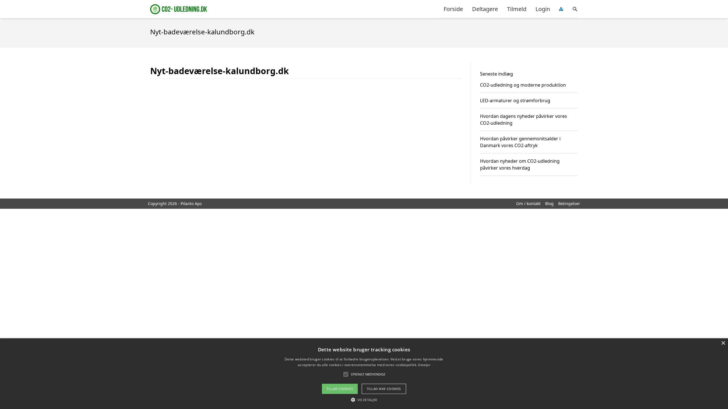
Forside (453, 9)
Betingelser (569, 203)
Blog (549, 203)
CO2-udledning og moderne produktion (523, 85)
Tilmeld (516, 9)
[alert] (364, 373)
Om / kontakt (528, 203)
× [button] (723, 343)
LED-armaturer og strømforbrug (515, 100)
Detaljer (424, 365)
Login (542, 9)
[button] (364, 399)
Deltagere (485, 9)
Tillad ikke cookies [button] (384, 389)
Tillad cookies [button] (340, 389)
